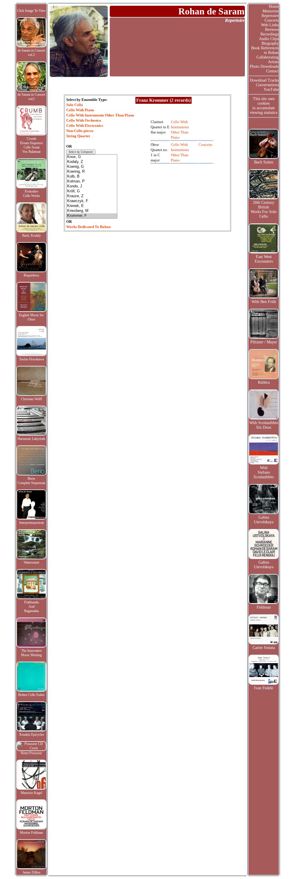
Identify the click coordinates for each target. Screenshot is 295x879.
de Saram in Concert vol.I (31, 97)
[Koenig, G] (92, 166)
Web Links (270, 25)
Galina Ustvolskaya (263, 519)
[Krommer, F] (92, 215)
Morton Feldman (31, 833)
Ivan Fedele (263, 688)
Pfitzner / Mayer (263, 342)
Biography (270, 43)
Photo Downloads (264, 66)
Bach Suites (263, 162)
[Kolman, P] (92, 181)
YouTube (271, 89)
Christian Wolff (31, 399)
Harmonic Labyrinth (31, 439)
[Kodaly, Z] (92, 161)
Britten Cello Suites (31, 695)
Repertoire (270, 16)
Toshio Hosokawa (31, 359)
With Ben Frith (263, 302)
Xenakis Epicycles (31, 735)
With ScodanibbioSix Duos (263, 425)
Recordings (269, 34)
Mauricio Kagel (31, 793)
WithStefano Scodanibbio (264, 472)
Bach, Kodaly (31, 236)
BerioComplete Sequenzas (31, 481)
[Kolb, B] (92, 176)
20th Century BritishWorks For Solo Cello (264, 209)
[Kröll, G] (92, 191)
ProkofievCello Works (31, 193)
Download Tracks (264, 80)
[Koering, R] (92, 171)
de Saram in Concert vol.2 (31, 52)
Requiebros (31, 275)
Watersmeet (31, 562)
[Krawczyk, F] (92, 201)
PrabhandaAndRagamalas (31, 606)
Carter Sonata (264, 647)
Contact (272, 71)
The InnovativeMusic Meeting (31, 653)
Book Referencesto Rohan (265, 50)
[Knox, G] (92, 157)
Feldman (264, 607)
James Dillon (31, 872)
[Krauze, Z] (92, 196)
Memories (270, 11)
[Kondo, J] (92, 186)
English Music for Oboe (31, 317)
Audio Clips (269, 39)
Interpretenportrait (31, 523)
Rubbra (264, 382)
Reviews (272, 29)
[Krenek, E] (92, 206)
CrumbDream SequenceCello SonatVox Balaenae (31, 145)
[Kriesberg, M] (92, 210)
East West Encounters (264, 259)
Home (274, 6)
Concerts (271, 20)
